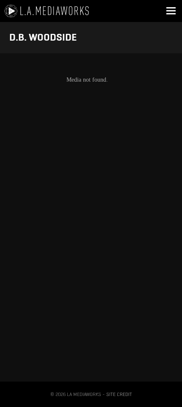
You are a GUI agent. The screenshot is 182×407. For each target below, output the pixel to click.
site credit (119, 394)
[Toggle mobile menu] (171, 11)
